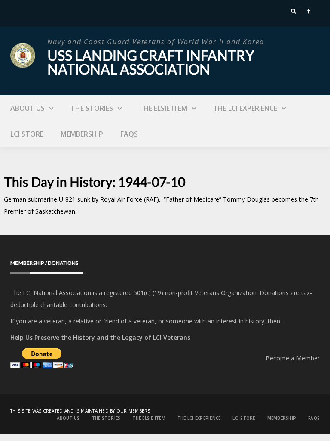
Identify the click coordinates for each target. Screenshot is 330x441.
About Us (27, 108)
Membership (82, 134)
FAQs (129, 134)
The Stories (91, 108)
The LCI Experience (245, 108)
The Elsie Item (163, 108)
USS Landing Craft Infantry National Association (150, 62)
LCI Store (26, 134)
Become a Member (293, 358)
